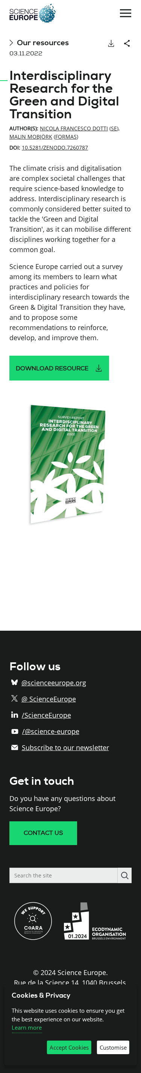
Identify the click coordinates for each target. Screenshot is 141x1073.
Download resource (52, 368)
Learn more (27, 1027)
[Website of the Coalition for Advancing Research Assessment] (33, 937)
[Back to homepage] (32, 13)
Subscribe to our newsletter (65, 747)
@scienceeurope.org (53, 682)
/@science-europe (50, 731)
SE (114, 128)
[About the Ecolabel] (98, 937)
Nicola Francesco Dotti (74, 128)
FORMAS (66, 136)
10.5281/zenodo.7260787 (55, 147)
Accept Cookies (69, 1047)
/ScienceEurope (46, 715)
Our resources (43, 42)
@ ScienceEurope (48, 698)
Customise (113, 1047)
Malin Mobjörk (30, 136)
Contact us (43, 833)
